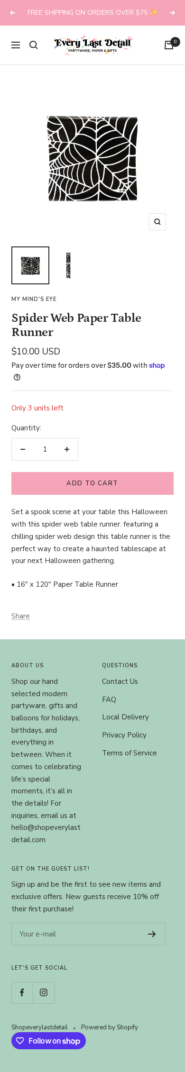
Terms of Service (129, 753)
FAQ (109, 699)
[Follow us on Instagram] (43, 992)
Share (20, 616)
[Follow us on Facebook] (22, 992)
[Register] (152, 934)
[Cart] (169, 45)
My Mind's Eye (33, 299)
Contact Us (120, 681)
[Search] (33, 45)
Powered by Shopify (109, 1027)
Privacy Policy (124, 735)
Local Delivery (125, 717)
